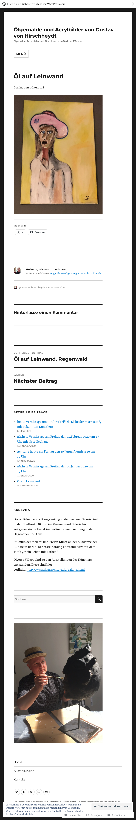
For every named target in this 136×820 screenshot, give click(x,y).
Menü (21, 54)
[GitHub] (39, 792)
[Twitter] (17, 792)
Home (18, 762)
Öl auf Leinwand (28, 481)
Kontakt (19, 779)
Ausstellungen (24, 770)
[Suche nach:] (54, 599)
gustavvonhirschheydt (32, 287)
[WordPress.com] (46, 792)
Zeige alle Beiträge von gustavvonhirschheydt (75, 273)
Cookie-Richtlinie (24, 814)
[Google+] (32, 792)
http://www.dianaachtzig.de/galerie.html (56, 569)
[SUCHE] (99, 599)
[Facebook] (24, 792)
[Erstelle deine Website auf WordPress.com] (68, 4)
